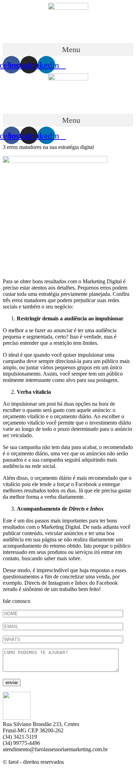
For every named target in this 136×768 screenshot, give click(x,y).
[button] (68, 49)
